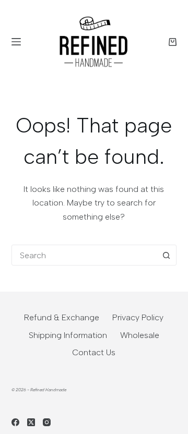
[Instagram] (47, 422)
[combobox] (84, 255)
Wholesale (139, 335)
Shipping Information (68, 335)
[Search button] (166, 255)
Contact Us (93, 352)
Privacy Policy (137, 317)
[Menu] (16, 41)
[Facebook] (15, 422)
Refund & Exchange (61, 317)
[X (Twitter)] (31, 422)
